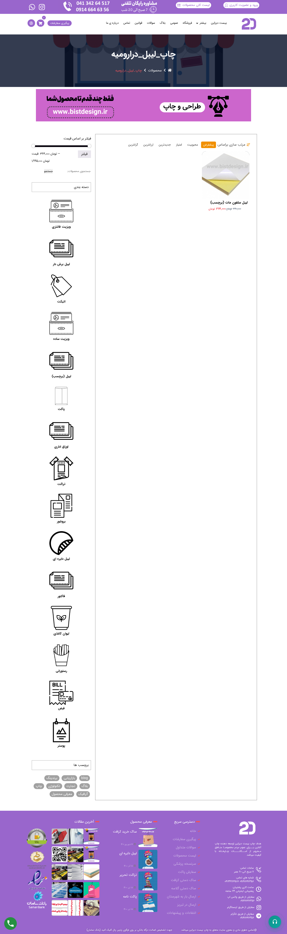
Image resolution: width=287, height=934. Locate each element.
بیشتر (203, 23)
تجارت (70, 786)
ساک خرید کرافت (125, 831)
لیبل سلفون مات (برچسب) (229, 202)
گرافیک (83, 794)
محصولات (155, 70)
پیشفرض (208, 144)
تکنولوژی (54, 786)
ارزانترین (148, 144)
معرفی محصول (62, 794)
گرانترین (133, 144)
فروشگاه (187, 23)
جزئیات (223, 178)
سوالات (151, 23)
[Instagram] (42, 7)
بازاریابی (69, 778)
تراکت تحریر (128, 875)
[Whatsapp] (32, 7)
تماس (126, 23)
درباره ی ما (112, 23)
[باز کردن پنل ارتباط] (275, 922)
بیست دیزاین (219, 23)
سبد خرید (225, 170)
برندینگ (51, 778)
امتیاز (179, 144)
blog (84, 778)
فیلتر (84, 154)
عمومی (174, 23)
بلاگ (163, 23)
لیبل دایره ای (128, 853)
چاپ (39, 786)
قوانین (138, 23)
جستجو (48, 171)
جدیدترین (165, 144)
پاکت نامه (130, 896)
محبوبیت (192, 144)
